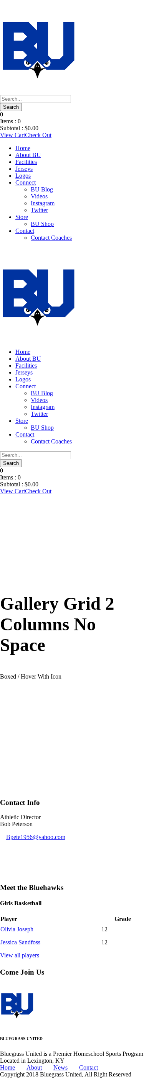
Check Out (38, 135)
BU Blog (42, 189)
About (34, 1067)
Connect (25, 182)
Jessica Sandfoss (20, 942)
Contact (24, 230)
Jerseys (24, 168)
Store (21, 217)
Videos (39, 196)
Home (22, 148)
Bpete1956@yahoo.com (35, 837)
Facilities (26, 162)
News (60, 1067)
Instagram (43, 203)
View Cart (12, 135)
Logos (23, 175)
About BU (28, 155)
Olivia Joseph (16, 929)
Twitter (39, 210)
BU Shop (42, 224)
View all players (19, 955)
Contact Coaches (51, 237)
